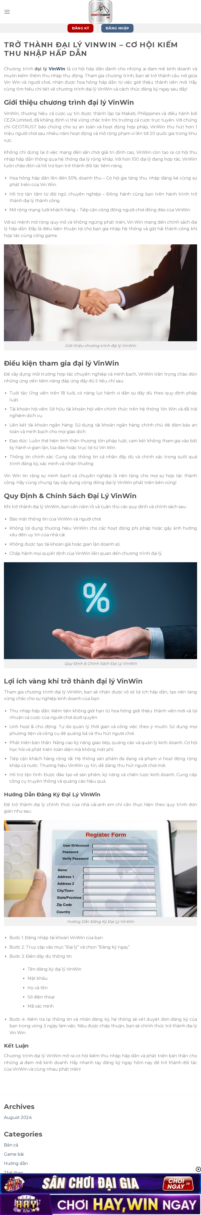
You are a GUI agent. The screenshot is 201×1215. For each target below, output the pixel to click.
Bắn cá (11, 1145)
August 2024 (18, 1117)
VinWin (57, 68)
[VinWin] (100, 12)
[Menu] (7, 11)
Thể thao (13, 1172)
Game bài (14, 1154)
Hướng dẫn (16, 1163)
